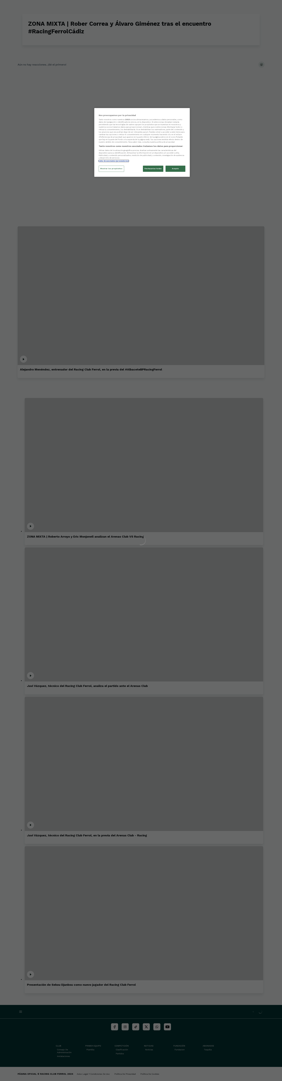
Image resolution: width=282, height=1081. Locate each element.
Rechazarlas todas (153, 169)
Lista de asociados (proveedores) (114, 161)
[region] (142, 142)
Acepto (175, 169)
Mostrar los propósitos (111, 169)
